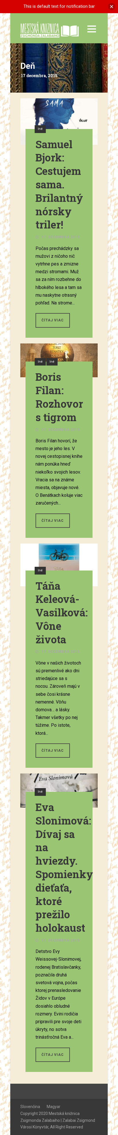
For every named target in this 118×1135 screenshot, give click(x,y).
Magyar (53, 1106)
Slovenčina (30, 1106)
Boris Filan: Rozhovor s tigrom (59, 397)
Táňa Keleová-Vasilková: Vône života (62, 612)
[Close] (111, 6)
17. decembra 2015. (61, 237)
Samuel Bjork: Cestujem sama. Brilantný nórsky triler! (59, 184)
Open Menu (91, 28)
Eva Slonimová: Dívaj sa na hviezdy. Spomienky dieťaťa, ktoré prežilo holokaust (64, 867)
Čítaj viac (53, 320)
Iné (40, 129)
